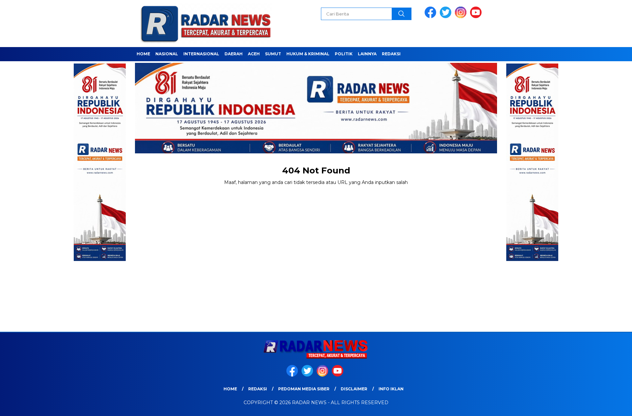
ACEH (254, 53)
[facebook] (431, 16)
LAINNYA (367, 53)
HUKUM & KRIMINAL (307, 53)
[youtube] (477, 16)
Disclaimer (354, 388)
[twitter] (447, 16)
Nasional (166, 53)
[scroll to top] (607, 406)
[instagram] (462, 16)
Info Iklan (391, 388)
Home (143, 53)
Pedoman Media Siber (303, 388)
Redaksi (391, 53)
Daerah (233, 53)
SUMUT (273, 53)
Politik (344, 53)
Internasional (201, 53)
